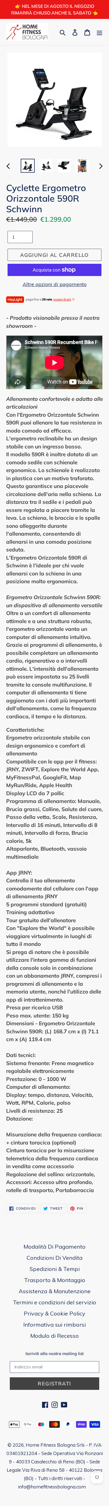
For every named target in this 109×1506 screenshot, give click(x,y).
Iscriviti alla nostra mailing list (54, 1353)
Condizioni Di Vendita (54, 1257)
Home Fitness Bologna (50, 1445)
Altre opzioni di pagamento (55, 284)
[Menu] (99, 32)
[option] (28, 165)
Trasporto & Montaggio (54, 1279)
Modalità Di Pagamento (54, 1246)
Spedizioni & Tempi (55, 1268)
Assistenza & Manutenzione (55, 1291)
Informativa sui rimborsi (54, 1324)
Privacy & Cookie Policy (54, 1313)
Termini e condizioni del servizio (54, 1302)
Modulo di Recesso (54, 1335)
